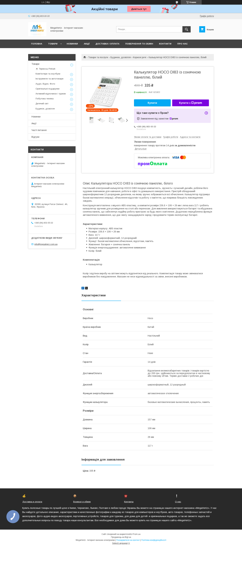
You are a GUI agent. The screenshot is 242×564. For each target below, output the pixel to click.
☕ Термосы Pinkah (45, 69)
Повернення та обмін (139, 43)
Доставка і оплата (107, 43)
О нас (178, 501)
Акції (87, 43)
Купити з (184, 102)
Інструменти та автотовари (49, 78)
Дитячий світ (42, 103)
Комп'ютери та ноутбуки (48, 73)
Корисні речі (139, 57)
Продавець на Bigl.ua (121, 537)
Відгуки (35, 137)
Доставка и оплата (32, 501)
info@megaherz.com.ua (45, 244)
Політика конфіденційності (153, 540)
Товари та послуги (98, 57)
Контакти (165, 43)
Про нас (182, 43)
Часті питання (39, 130)
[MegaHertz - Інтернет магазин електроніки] (37, 35)
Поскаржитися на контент (128, 540)
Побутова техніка (45, 98)
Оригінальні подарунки (47, 88)
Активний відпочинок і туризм (51, 93)
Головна (36, 43)
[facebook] (82, 288)
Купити (152, 102)
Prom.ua (136, 534)
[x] (86, 288)
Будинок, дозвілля (120, 57)
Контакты (129, 501)
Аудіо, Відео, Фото (45, 84)
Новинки (72, 43)
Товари (52, 43)
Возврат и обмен (82, 501)
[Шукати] (186, 29)
